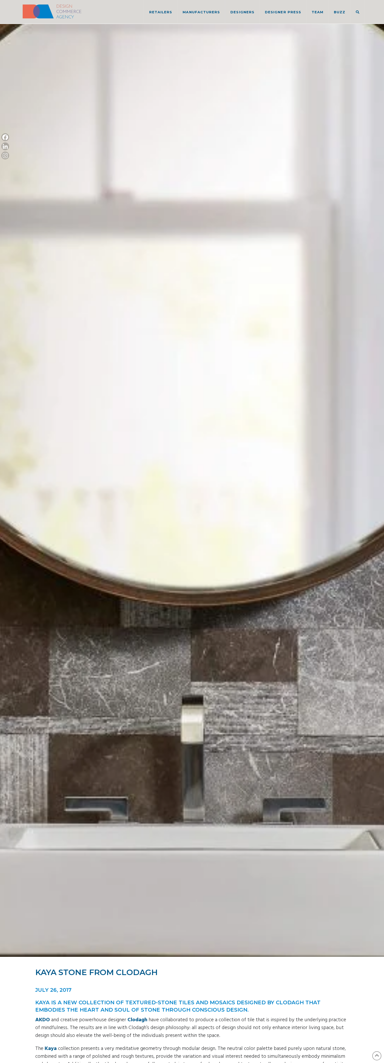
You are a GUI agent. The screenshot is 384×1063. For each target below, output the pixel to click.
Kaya (51, 1048)
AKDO (42, 1020)
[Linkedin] (5, 146)
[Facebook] (5, 137)
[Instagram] (5, 155)
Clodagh (137, 1020)
